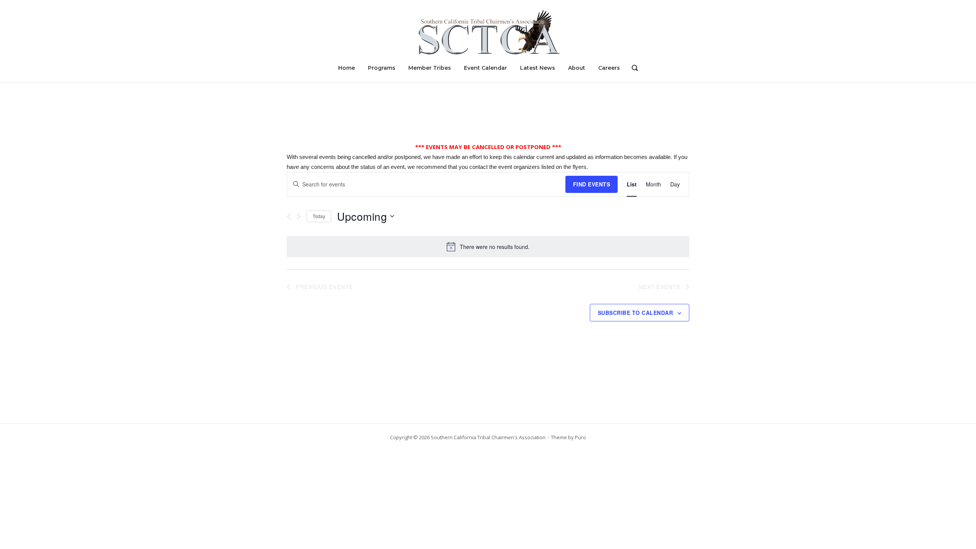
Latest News (537, 67)
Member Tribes (429, 67)
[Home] (488, 31)
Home (346, 67)
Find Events (591, 184)
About (576, 67)
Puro (580, 437)
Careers (609, 67)
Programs (381, 67)
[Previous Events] (289, 216)
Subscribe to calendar (635, 312)
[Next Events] (299, 216)
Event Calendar (485, 67)
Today (319, 216)
